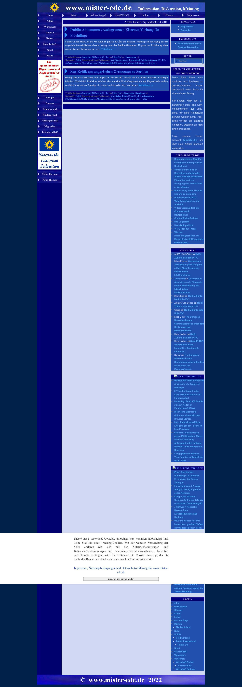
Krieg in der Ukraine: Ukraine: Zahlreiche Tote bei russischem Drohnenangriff (188, 500)
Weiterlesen (107, 49)
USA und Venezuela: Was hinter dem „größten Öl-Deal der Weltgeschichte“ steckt (188, 524)
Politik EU (183, 644)
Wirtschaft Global (185, 662)
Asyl (112, 60)
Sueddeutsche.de (191, 468)
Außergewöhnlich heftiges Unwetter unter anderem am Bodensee (188, 446)
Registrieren (187, 26)
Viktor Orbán (141, 99)
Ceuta (130, 96)
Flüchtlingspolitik (105, 63)
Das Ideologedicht (183, 225)
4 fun (176, 603)
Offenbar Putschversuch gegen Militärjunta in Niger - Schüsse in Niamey (188, 436)
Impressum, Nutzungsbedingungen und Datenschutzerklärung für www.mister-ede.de (121, 570)
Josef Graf (179, 278)
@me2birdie (190, 140)
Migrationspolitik (131, 63)
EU (159, 60)
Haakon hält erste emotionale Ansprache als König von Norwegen (189, 384)
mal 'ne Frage (181, 620)
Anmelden (186, 29)
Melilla (84, 99)
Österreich (143, 63)
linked (177, 616)
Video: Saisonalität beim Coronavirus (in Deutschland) (186, 211)
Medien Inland (183, 627)
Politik (78, 60)
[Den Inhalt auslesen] (177, 376)
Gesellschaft (180, 606)
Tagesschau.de (191, 376)
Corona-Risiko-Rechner (186, 218)
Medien (178, 623)
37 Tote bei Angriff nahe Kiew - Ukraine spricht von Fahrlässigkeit (187, 394)
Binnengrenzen (121, 60)
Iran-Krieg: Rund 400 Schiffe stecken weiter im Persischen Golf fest (188, 405)
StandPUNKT (181, 651)
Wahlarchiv (180, 655)
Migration (118, 63)
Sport (177, 648)
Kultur (177, 613)
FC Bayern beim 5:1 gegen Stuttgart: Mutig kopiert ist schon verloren (187, 489)
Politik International (186, 641)
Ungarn (152, 63)
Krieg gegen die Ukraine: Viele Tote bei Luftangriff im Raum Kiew (188, 457)
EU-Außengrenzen (89, 63)
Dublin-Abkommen (149, 60)
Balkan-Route (121, 96)
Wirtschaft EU (184, 665)
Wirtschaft (179, 658)
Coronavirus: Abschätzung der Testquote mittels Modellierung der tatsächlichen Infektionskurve (188, 268)
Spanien (123, 99)
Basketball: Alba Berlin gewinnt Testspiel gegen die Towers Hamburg (188, 588)
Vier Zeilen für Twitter (185, 228)
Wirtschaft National (185, 669)
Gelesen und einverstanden (121, 579)
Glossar (178, 609)
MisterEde (116, 57)
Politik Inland (183, 637)
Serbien (116, 99)
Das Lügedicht (181, 221)
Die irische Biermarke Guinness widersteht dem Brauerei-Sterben (187, 415)
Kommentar (130, 57)
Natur (177, 630)
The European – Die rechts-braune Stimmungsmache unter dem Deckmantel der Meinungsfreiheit (189, 323)
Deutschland (134, 60)
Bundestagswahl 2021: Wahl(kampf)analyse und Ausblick (186, 201)
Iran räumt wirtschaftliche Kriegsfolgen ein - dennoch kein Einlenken (188, 426)
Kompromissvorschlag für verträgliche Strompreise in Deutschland (188, 162)
